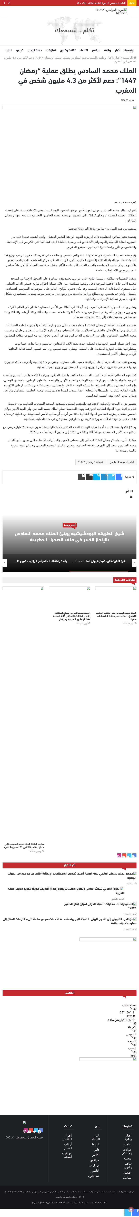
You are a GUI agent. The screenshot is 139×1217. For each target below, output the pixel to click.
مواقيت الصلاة (67, 1155)
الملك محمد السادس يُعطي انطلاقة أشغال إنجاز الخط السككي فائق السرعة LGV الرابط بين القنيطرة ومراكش (71, 616)
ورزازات (94, 1165)
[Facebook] (134, 855)
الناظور (95, 1170)
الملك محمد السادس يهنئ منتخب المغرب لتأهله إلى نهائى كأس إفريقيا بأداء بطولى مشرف (116, 616)
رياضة (107, 50)
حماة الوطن (34, 50)
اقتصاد (84, 50)
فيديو (19, 50)
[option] (69, 538)
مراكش (95, 1160)
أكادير (96, 1155)
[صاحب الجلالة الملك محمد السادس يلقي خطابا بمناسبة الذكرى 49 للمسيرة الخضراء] (23, 714)
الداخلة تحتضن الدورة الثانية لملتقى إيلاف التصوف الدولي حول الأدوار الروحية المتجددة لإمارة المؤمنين (69, 3)
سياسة (127, 1178)
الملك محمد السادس (121, 462)
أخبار (117, 50)
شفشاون (94, 1176)
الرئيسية (129, 50)
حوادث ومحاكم (127, 1151)
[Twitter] (129, 855)
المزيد (8, 50)
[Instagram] (119, 855)
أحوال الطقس (67, 1137)
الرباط (96, 1144)
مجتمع (96, 50)
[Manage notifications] (131, 1209)
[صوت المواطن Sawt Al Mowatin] (111, 11)
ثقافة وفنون (68, 50)
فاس (96, 1149)
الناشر (129, 491)
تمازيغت (51, 50)
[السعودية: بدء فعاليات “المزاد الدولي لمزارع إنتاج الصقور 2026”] (134, 904)
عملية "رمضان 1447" (90, 462)
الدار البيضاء (96, 1137)
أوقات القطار (68, 1146)
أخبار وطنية (106, 57)
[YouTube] (124, 855)
